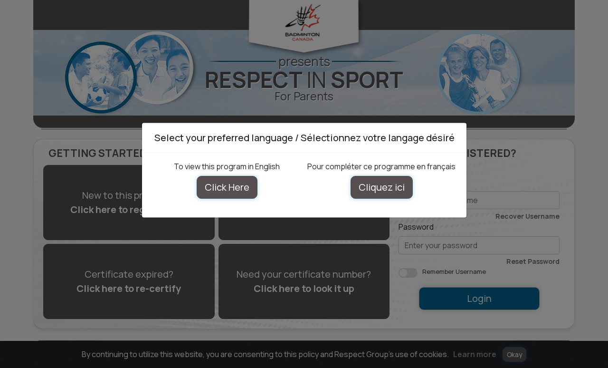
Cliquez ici (381, 187)
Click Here (226, 187)
